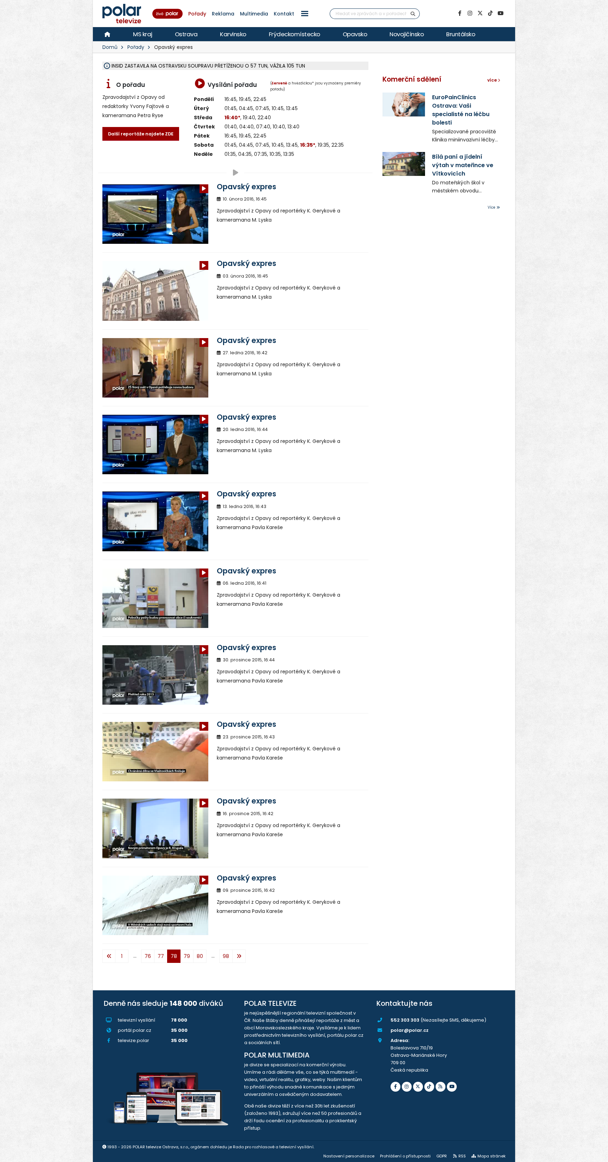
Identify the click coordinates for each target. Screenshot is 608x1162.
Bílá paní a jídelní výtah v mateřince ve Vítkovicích (462, 165)
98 (226, 956)
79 (187, 956)
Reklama (223, 13)
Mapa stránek (491, 1156)
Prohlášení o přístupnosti (405, 1156)
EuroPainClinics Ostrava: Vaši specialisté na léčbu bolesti (460, 110)
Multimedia (254, 13)
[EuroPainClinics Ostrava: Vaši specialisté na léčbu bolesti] (403, 104)
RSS (462, 1156)
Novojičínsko (407, 34)
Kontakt (284, 13)
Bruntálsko (460, 34)
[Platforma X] (480, 13)
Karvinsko (233, 34)
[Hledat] (413, 13)
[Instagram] (470, 13)
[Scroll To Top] (595, 1154)
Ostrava (186, 34)
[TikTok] (490, 13)
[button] (304, 13)
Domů (110, 47)
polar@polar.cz (410, 1030)
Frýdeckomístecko (294, 34)
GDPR (441, 1156)
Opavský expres (246, 187)
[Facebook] (459, 13)
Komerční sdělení (411, 79)
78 (174, 956)
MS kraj (142, 34)
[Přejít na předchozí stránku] (108, 956)
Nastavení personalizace (348, 1156)
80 (200, 956)
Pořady (197, 13)
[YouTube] (500, 13)
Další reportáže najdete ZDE (140, 134)
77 (161, 956)
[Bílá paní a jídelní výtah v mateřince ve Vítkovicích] (403, 164)
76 (148, 956)
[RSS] (440, 1087)
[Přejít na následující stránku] (239, 956)
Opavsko (355, 34)
